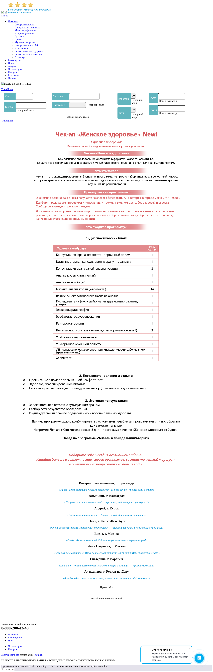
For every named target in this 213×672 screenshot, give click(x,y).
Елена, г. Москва (106, 533)
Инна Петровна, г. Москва (106, 546)
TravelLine (7, 89)
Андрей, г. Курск (106, 508)
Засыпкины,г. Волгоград (107, 495)
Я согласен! (7, 669)
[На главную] (3, 12)
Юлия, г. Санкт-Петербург (106, 521)
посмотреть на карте (12, 615)
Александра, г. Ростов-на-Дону (106, 571)
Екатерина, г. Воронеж (106, 559)
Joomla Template (10, 654)
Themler (37, 654)
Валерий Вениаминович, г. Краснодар (106, 483)
